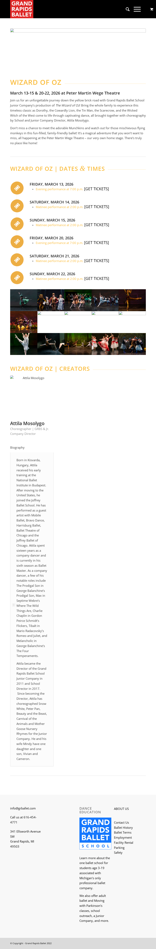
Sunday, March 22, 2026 (52, 273)
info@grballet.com (23, 808)
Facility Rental (123, 842)
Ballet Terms (122, 832)
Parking (119, 848)
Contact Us (121, 822)
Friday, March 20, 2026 (51, 237)
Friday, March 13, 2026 (51, 184)
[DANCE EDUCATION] (95, 834)
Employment (123, 837)
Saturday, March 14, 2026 (54, 202)
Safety (118, 852)
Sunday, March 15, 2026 (52, 220)
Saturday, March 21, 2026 (54, 256)
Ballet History (123, 827)
